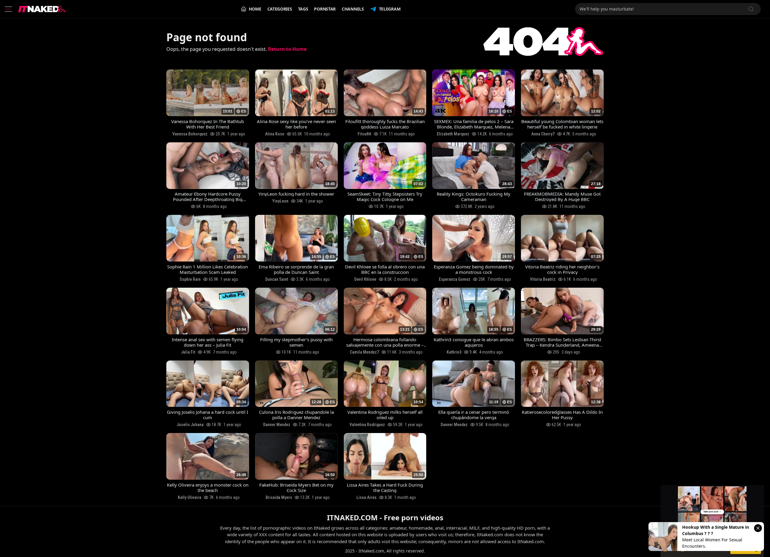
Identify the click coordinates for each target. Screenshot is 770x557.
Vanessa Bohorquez (190, 134)
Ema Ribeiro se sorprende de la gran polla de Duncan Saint (296, 269)
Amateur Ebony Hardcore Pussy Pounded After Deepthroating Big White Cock (207, 196)
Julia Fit (188, 352)
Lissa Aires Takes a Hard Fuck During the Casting (385, 487)
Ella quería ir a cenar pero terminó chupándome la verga (473, 414)
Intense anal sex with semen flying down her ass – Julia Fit (207, 342)
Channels (353, 9)
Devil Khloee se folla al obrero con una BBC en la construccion (385, 269)
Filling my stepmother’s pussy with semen (296, 342)
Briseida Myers (279, 497)
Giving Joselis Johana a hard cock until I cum (207, 414)
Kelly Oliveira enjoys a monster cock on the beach (207, 487)
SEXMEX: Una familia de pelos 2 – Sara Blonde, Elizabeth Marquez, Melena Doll (473, 124)
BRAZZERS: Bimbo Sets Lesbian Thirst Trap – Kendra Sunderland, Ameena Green (562, 342)
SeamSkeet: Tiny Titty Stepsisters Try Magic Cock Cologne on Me (384, 196)
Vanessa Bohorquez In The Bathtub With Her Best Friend (207, 124)
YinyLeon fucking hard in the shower (296, 193)
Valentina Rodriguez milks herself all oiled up (385, 414)
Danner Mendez (276, 424)
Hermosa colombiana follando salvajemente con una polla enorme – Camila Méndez (385, 342)
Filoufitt (364, 134)
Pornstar (325, 9)
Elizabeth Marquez (453, 134)
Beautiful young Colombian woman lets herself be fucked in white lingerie (562, 124)
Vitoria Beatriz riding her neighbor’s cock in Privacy (562, 269)
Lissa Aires (366, 497)
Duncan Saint (276, 279)
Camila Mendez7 (364, 352)
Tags (303, 9)
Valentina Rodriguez (367, 424)
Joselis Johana (190, 424)
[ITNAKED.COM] (42, 9)
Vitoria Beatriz (543, 279)
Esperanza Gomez (454, 279)
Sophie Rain (190, 279)
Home (255, 9)
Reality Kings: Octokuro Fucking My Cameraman (473, 196)
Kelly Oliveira (189, 497)
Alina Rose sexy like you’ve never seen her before (296, 124)
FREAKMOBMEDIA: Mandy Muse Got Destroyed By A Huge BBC (562, 196)
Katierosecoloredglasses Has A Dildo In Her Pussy (562, 414)
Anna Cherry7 (543, 134)
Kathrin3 (454, 352)
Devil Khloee (365, 279)
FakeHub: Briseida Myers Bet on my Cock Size (296, 487)
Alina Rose (274, 134)
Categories (279, 9)
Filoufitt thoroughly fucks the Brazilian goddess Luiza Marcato (385, 124)
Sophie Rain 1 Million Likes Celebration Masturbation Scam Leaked (207, 269)
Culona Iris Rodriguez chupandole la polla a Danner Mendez (296, 414)
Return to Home (287, 49)
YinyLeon (280, 201)
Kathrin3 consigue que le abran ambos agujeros (474, 342)
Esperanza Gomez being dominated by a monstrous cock (474, 269)
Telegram (390, 9)
